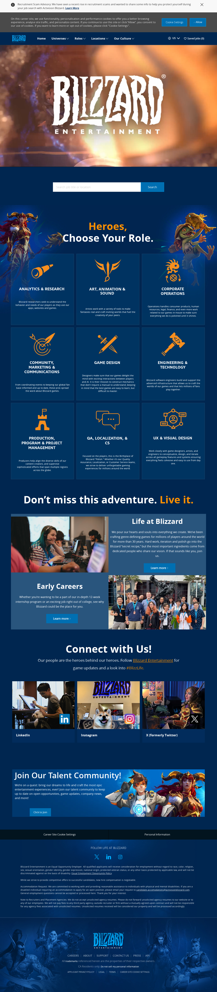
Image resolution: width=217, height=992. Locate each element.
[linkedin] (108, 857)
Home (41, 38)
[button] (174, 22)
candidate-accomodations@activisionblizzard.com (163, 889)
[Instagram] (108, 712)
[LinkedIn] (43, 712)
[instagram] (120, 857)
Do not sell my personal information (120, 966)
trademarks (71, 961)
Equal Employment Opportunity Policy (91, 873)
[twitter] (96, 857)
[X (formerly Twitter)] (173, 712)
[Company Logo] (22, 38)
